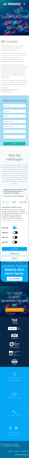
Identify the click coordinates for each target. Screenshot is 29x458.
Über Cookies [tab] (23, 202)
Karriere (15, 444)
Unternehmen (7, 444)
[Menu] (24, 4)
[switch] (15, 232)
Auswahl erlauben (14, 253)
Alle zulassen (14, 249)
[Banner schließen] (26, 198)
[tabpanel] (14, 122)
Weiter (14, 143)
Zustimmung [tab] (5, 202)
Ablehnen (14, 258)
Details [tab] (14, 202)
